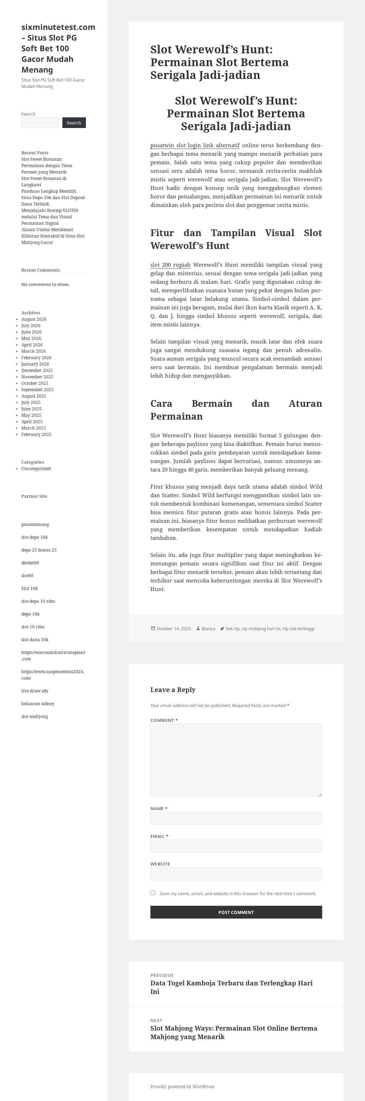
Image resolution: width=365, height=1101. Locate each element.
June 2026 (31, 332)
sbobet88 (30, 563)
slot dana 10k (34, 640)
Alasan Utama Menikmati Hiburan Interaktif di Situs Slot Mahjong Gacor (52, 236)
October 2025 (34, 383)
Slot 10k (29, 588)
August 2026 (33, 319)
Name (159, 808)
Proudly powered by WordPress (182, 1087)
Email (159, 836)
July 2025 (31, 402)
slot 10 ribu (33, 627)
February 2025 (36, 434)
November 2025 (37, 377)
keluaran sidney (38, 704)
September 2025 (37, 390)
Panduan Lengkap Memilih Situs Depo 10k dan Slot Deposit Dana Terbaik (53, 197)
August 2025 (33, 396)
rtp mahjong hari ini (261, 629)
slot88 (27, 576)
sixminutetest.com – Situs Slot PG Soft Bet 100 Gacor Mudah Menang (58, 48)
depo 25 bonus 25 (39, 550)
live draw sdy (34, 691)
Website (160, 864)
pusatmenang (35, 524)
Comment (164, 720)
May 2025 (31, 415)
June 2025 (31, 409)
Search (28, 114)
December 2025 (37, 370)
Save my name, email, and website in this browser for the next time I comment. (238, 893)
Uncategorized (36, 469)
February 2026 (36, 358)
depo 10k (30, 614)
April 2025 (32, 422)
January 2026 (35, 364)
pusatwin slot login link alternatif (195, 145)
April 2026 (32, 345)
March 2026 (33, 351)
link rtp (233, 629)
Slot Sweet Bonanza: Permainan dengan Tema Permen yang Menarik (46, 165)
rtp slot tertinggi (298, 629)
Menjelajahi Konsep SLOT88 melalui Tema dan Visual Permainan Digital (49, 216)
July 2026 (31, 326)
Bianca (208, 629)
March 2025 (33, 428)
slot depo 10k (34, 537)
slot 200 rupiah (170, 264)
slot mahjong (34, 716)
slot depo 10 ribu (38, 601)
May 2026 (31, 338)
